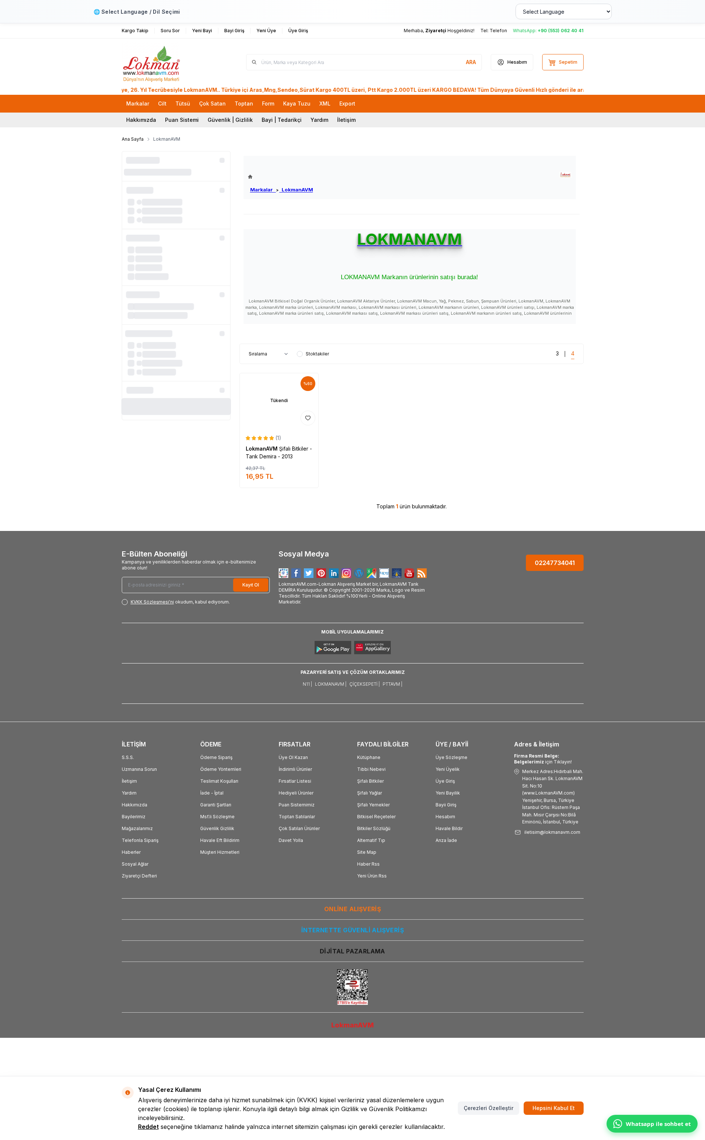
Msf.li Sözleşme (217, 816)
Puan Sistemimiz (297, 805)
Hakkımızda (141, 120)
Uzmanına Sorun (139, 769)
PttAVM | (392, 684)
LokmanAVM (296, 190)
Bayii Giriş (446, 805)
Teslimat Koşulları (219, 781)
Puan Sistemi (182, 120)
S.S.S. (128, 757)
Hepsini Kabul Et (554, 1108)
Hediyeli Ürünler (296, 793)
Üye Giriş (445, 781)
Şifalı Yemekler (373, 805)
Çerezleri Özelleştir (488, 1108)
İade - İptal (212, 793)
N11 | (307, 684)
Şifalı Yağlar (369, 793)
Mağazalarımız (137, 828)
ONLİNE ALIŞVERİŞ (352, 909)
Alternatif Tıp (371, 840)
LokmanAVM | (330, 684)
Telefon (498, 30)
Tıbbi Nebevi (371, 769)
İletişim (346, 120)
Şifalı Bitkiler (370, 781)
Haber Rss (368, 864)
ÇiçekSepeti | (364, 684)
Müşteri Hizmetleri (219, 852)
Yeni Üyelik (448, 769)
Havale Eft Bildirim (219, 840)
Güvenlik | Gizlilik (230, 120)
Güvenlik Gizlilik (217, 828)
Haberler (131, 852)
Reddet (148, 1126)
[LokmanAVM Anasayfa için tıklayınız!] (280, 177)
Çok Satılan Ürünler (299, 828)
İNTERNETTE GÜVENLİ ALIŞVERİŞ (352, 930)
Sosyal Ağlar (135, 864)
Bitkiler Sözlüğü (373, 828)
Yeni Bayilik (448, 793)
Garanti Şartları (215, 805)
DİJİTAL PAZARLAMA (352, 951)
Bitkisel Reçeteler (376, 816)
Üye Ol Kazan (293, 757)
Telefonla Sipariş (140, 840)
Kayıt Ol (250, 585)
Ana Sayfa (133, 139)
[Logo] (166, 62)
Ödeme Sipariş (216, 757)
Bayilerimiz (133, 816)
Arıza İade (446, 840)
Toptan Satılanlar (297, 816)
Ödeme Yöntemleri (220, 769)
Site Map (366, 852)
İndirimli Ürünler (295, 769)
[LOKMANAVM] (565, 175)
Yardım (319, 120)
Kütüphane (368, 757)
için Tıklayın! (543, 759)
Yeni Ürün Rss (372, 876)
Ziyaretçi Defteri (139, 876)
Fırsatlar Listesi (295, 781)
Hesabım (445, 816)
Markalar (263, 190)
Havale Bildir (449, 828)
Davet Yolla (291, 840)
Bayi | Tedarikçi (282, 120)
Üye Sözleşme (451, 757)
